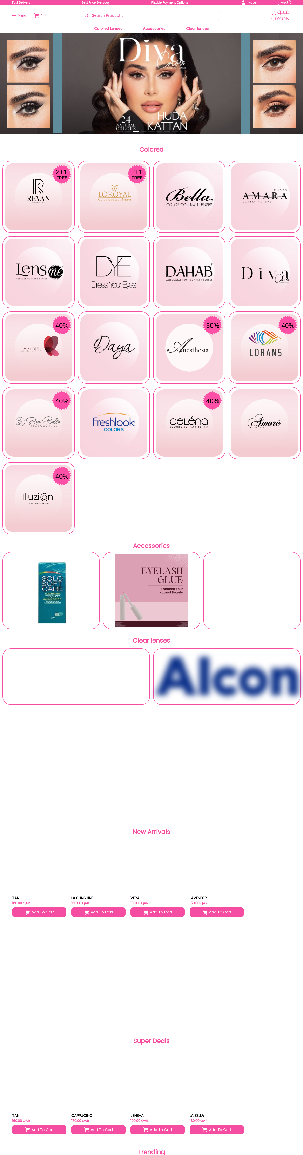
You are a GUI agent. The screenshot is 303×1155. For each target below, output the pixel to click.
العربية (284, 2)
